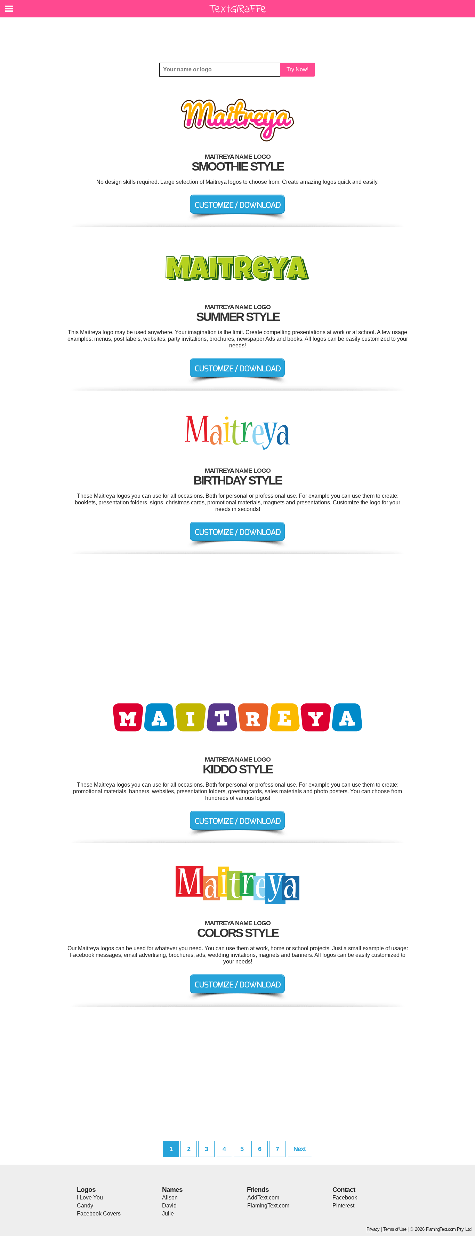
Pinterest (343, 1206)
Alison (170, 1197)
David (169, 1206)
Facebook (344, 1197)
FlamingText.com (268, 1206)
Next (299, 1149)
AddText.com (263, 1197)
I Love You (90, 1197)
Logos (86, 1189)
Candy (85, 1206)
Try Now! (297, 69)
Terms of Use (394, 1229)
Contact (343, 1189)
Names (172, 1189)
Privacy (373, 1229)
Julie (168, 1214)
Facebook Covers (99, 1214)
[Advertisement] (239, 34)
